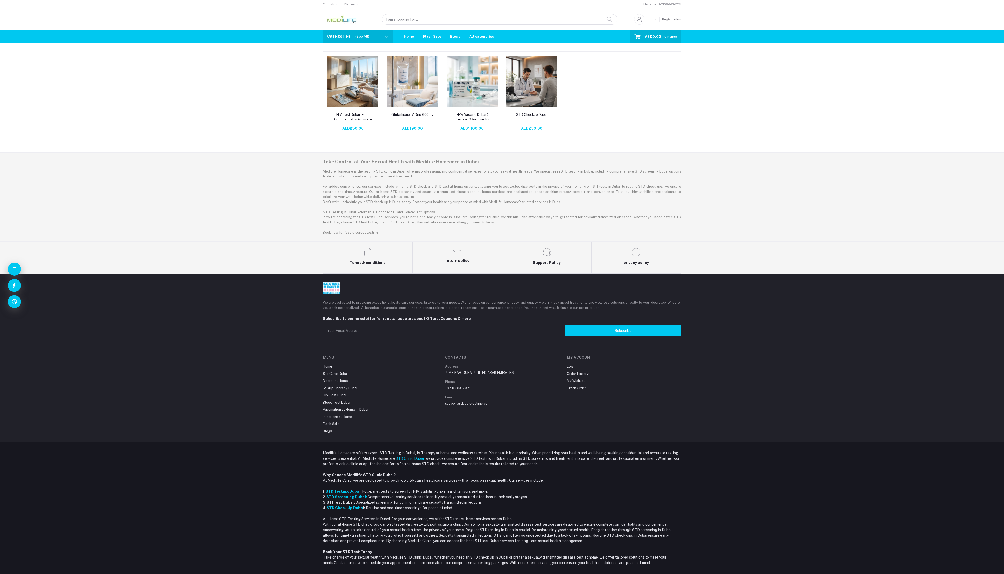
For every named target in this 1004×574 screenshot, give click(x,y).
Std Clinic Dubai (335, 374)
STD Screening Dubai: (346, 497)
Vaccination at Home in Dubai (345, 409)
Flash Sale (432, 36)
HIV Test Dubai (334, 395)
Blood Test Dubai (336, 402)
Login (653, 19)
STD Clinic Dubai (410, 458)
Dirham (349, 4)
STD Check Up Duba (345, 508)
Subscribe (623, 331)
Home (409, 36)
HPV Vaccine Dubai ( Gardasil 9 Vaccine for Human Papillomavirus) (472, 117)
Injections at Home (337, 417)
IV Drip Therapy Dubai (340, 388)
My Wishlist (576, 381)
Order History (578, 374)
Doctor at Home (335, 381)
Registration (671, 19)
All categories (481, 36)
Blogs (455, 36)
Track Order (576, 388)
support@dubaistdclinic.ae (466, 403)
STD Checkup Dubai (531, 115)
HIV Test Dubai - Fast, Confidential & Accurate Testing (353, 117)
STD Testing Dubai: (343, 491)
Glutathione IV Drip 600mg (412, 115)
